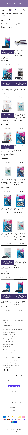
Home (2, 13)
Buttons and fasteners (12, 13)
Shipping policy (19, 429)
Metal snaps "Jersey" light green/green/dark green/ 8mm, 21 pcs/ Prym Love (7, 182)
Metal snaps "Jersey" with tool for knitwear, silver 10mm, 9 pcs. (7, 89)
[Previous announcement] (3, 3)
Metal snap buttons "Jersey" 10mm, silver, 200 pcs (20, 89)
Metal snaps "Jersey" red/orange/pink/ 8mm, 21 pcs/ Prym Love (20, 235)
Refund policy (14, 431)
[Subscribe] (23, 380)
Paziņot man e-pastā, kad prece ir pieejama (7, 52)
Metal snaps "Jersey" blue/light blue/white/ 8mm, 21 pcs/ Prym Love (20, 116)
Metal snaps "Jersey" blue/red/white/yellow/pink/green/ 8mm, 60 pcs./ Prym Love (7, 154)
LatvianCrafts (13, 424)
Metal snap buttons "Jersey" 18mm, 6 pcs (20, 209)
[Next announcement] (25, 3)
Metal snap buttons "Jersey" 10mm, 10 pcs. (7, 234)
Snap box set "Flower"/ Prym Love (7, 121)
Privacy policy (11, 426)
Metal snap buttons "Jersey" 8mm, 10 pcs (7, 209)
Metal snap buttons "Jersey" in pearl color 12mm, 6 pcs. (20, 147)
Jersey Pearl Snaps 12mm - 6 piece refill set (6, 303)
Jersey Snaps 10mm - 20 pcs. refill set (7, 57)
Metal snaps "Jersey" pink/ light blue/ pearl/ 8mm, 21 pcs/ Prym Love (7, 269)
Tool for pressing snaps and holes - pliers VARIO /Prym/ (20, 52)
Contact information (20, 426)
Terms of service (10, 429)
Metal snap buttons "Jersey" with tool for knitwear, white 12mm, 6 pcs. (20, 263)
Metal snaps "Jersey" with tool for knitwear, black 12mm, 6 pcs (20, 181)
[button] (3, 10)
